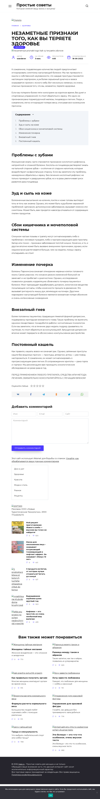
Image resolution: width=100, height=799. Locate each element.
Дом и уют (19, 469)
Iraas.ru (21, 764)
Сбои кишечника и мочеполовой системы (40, 129)
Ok (51, 795)
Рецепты (18, 496)
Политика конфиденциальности (27, 775)
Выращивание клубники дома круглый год (33, 598)
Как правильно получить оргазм (29, 678)
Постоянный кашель (29, 141)
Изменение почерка (29, 133)
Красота (18, 479)
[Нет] (97, 792)
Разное (17, 490)
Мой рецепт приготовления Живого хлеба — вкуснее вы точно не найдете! (36, 527)
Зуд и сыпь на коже (29, 125)
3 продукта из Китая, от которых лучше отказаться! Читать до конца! (36, 573)
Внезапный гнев (27, 137)
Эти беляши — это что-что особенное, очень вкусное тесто (67, 737)
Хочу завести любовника (66, 678)
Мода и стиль (20, 485)
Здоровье (19, 47)
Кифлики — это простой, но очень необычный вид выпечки (35, 615)
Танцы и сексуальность (25, 732)
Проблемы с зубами (29, 121)
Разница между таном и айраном (65, 653)
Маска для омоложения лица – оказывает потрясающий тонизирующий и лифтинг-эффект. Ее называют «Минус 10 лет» (36, 551)
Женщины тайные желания (27, 649)
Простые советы (33, 5)
